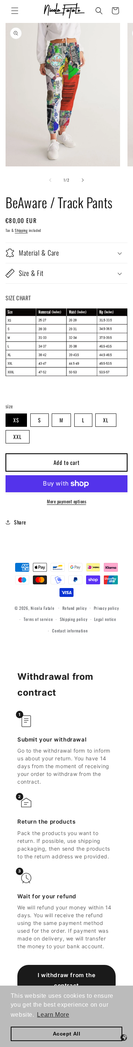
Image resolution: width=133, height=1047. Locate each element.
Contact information (70, 631)
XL (106, 420)
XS (16, 420)
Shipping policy (74, 619)
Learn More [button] (53, 1014)
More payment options (66, 501)
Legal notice (105, 619)
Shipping (21, 230)
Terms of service (38, 619)
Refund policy (74, 608)
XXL (17, 436)
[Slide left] (50, 180)
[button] (15, 11)
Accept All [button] (67, 1034)
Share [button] (20, 522)
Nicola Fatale (42, 608)
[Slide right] (83, 180)
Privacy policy (106, 608)
